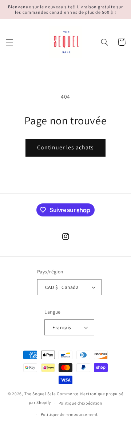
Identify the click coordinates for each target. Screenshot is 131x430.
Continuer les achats (65, 147)
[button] (9, 42)
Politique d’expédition (80, 403)
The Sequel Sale (40, 393)
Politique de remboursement (69, 414)
